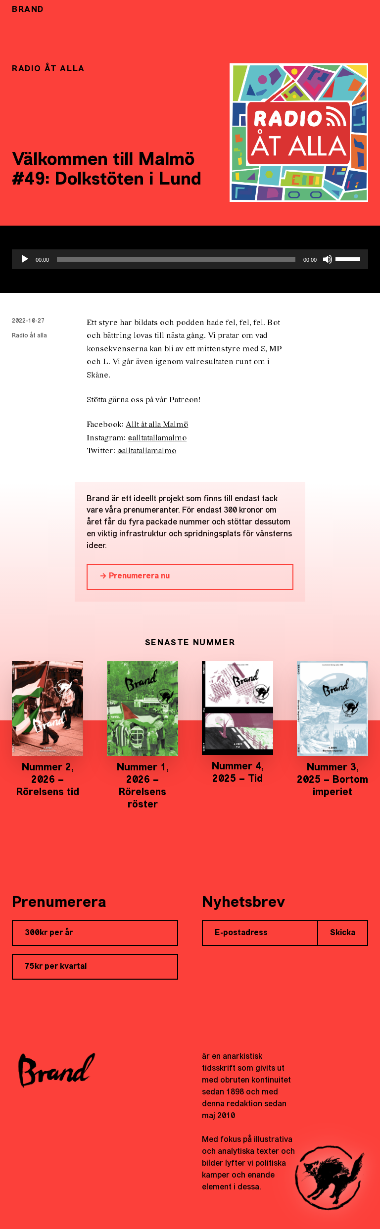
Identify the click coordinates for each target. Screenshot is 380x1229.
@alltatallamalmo (157, 438)
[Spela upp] (25, 259)
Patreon (183, 400)
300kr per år (49, 933)
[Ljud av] (327, 259)
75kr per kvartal (56, 967)
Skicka (342, 933)
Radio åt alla (29, 336)
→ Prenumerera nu (134, 576)
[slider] (349, 258)
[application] (190, 259)
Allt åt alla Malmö (157, 425)
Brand (28, 10)
